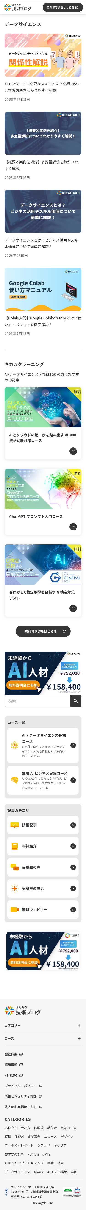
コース (9, 1038)
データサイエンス (17, 1172)
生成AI (19, 1136)
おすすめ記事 (14, 1154)
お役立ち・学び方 (17, 1127)
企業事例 (34, 1136)
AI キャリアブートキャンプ (24, 1163)
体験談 (39, 1127)
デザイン (67, 1136)
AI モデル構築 (57, 1172)
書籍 (50, 1163)
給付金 (52, 1127)
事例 (74, 1172)
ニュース (50, 1136)
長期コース (68, 1127)
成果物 (39, 1172)
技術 (60, 1163)
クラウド (43, 1145)
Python (33, 1154)
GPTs (46, 1154)
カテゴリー (13, 1025)
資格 (8, 1136)
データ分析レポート (19, 1145)
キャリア (60, 1145)
